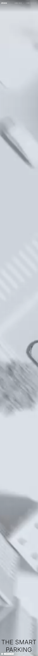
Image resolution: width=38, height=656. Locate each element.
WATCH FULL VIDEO (9, 653)
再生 (2, 654)
